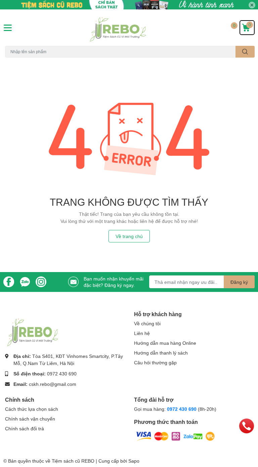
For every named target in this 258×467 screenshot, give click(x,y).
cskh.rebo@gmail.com (52, 384)
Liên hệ (142, 333)
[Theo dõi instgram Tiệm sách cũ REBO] (41, 281)
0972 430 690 (62, 373)
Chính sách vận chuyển (30, 419)
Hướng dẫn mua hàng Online (165, 343)
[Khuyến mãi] (129, 4)
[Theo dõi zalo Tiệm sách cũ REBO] (24, 281)
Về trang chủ (129, 236)
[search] (245, 52)
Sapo (133, 461)
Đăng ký (239, 282)
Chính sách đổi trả (24, 428)
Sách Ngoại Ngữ (20, 61)
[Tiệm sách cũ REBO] (129, 27)
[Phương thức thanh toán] (175, 436)
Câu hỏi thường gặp (155, 362)
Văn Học (47, 61)
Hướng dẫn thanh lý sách (161, 353)
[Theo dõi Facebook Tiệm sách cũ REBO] (8, 281)
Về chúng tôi (147, 323)
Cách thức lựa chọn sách (31, 409)
